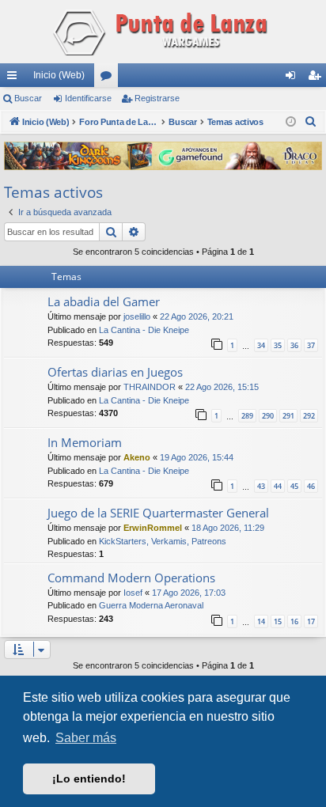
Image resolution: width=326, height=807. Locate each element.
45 (294, 486)
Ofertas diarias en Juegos (115, 372)
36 (294, 345)
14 (261, 621)
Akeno (136, 457)
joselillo (136, 316)
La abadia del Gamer (103, 301)
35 (278, 345)
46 (311, 486)
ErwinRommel (152, 527)
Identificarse (88, 98)
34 (261, 345)
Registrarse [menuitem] (317, 78)
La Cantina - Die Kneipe (144, 330)
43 (261, 486)
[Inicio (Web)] (163, 31)
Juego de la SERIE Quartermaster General (158, 513)
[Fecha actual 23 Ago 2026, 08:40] (291, 122)
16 (294, 621)
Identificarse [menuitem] (293, 78)
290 (268, 416)
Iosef (132, 592)
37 (311, 345)
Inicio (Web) (59, 75)
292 (309, 416)
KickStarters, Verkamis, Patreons (162, 541)
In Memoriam (84, 442)
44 (278, 486)
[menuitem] (311, 122)
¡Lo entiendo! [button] (89, 778)
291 (288, 416)
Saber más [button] (85, 737)
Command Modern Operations (131, 577)
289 (247, 416)
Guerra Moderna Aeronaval (151, 605)
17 (311, 621)
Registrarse (157, 98)
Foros (109, 78)
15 (278, 621)
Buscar (28, 98)
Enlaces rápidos (15, 78)
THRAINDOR (149, 387)
